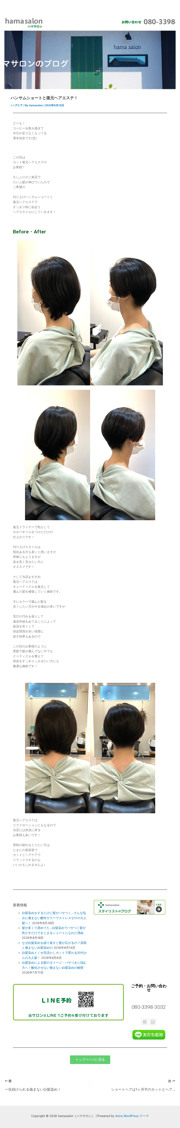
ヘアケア (17, 105)
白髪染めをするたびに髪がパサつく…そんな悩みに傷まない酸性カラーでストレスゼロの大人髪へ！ (54, 918)
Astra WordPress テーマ (132, 1116)
